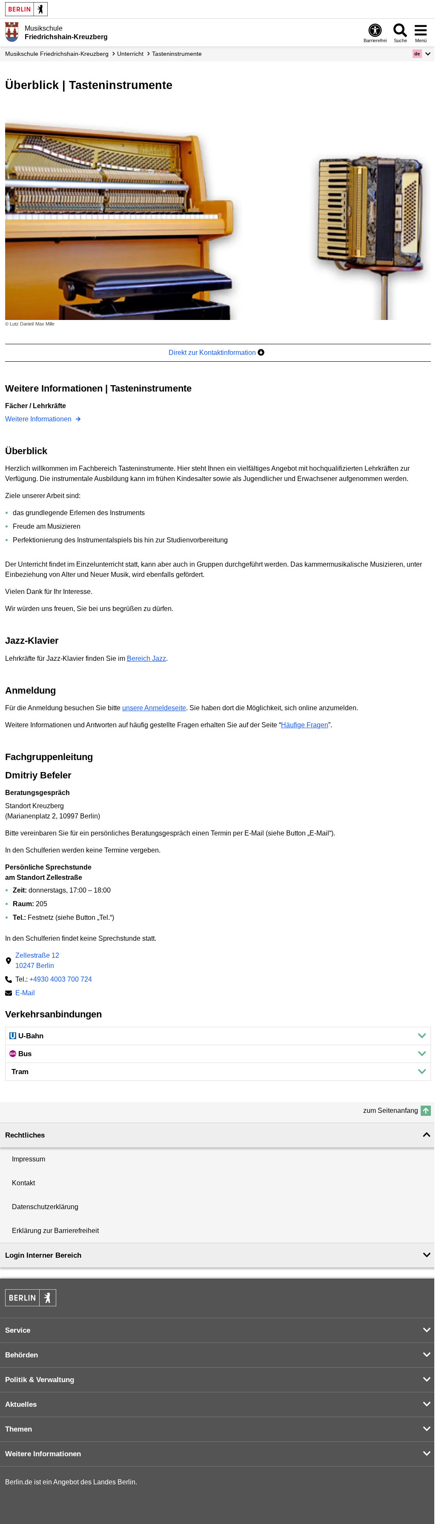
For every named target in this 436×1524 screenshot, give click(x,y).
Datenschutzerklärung (45, 1206)
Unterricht (130, 53)
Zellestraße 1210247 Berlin (37, 960)
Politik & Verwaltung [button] (39, 1380)
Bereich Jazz (146, 658)
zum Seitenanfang (390, 1110)
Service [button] (17, 1330)
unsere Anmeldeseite (154, 708)
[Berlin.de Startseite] (26, 9)
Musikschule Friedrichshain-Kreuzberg (57, 53)
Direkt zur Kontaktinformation (213, 352)
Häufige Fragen (304, 725)
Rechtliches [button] (25, 1135)
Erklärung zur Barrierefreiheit (55, 1230)
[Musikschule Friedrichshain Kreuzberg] (11, 32)
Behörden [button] (21, 1355)
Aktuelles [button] (21, 1404)
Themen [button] (18, 1429)
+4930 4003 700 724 (60, 979)
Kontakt (23, 1183)
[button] (422, 53)
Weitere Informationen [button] (43, 1454)
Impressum (28, 1159)
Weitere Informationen (39, 419)
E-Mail (25, 993)
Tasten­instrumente (177, 53)
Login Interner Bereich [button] (43, 1255)
